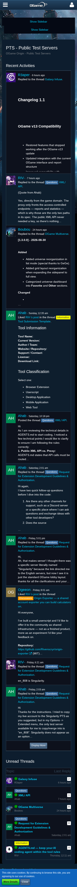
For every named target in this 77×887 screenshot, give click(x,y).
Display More (38, 745)
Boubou (24, 229)
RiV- (21, 178)
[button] (5, 5)
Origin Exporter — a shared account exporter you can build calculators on (44, 602)
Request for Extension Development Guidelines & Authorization (43, 476)
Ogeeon (24, 590)
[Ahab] (11, 360)
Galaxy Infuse (53, 79)
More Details (11, 881)
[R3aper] (11, 122)
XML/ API (61, 420)
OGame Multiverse (57, 233)
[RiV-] (11, 199)
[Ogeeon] (11, 622)
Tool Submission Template (34, 321)
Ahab (22, 313)
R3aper (24, 75)
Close (25, 881)
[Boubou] (11, 267)
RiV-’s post (32, 317)
